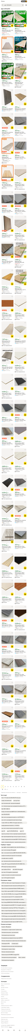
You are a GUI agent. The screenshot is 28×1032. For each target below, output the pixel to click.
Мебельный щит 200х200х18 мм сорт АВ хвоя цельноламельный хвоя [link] (20, 31)
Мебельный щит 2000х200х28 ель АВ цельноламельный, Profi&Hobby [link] (19, 262)
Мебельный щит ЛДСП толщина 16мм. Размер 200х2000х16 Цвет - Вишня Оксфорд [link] (6, 315)
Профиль (25, 1030)
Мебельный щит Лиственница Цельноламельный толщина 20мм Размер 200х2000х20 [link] (6, 289)
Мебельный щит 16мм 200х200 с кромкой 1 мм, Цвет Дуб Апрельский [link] (20, 494)
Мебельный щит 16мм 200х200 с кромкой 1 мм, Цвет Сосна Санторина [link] (20, 420)
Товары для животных (5, 1009)
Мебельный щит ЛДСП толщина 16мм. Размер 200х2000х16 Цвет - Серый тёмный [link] (19, 443)
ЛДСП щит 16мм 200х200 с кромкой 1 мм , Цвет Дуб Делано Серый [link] (7, 368)
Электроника (4, 991)
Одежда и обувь (4, 992)
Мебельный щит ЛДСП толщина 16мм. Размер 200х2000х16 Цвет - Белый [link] (19, 315)
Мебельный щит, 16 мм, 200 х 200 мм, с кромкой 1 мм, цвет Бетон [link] (20, 726)
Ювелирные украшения (6, 1014)
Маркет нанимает (4, 1021)
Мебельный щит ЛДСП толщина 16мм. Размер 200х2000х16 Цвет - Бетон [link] (20, 776)
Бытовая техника (4, 987)
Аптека (2, 996)
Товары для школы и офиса (6, 1005)
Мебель (2, 985)
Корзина (19, 1030)
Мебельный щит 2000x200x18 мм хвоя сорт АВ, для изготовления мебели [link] (7, 57)
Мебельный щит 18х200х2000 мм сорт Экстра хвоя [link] (6, 158)
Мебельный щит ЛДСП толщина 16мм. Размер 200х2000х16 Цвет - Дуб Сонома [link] (7, 776)
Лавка (8, 1030)
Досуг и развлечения (5, 983)
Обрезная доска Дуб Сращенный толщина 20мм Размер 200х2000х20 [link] (6, 547)
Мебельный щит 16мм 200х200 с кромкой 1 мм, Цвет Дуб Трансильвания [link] (20, 651)
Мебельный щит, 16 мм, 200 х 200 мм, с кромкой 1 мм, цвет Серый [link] (7, 701)
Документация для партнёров (7, 971)
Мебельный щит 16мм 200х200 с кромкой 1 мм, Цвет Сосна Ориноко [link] (20, 157)
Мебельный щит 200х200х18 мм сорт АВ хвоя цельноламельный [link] (20, 57)
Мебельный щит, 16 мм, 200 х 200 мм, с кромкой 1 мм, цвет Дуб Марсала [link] (7, 625)
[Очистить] (22, 5)
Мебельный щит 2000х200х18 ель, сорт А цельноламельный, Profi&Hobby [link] (20, 289)
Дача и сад (3, 1001)
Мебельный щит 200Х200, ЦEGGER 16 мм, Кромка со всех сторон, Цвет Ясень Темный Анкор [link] (7, 109)
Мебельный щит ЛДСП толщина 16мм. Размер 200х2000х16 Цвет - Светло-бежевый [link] (6, 599)
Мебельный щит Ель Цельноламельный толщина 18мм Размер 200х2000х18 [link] (6, 341)
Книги (2, 1003)
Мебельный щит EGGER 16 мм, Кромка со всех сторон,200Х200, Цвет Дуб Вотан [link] (7, 133)
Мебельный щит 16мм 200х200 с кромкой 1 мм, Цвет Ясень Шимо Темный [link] (20, 675)
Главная (3, 1030)
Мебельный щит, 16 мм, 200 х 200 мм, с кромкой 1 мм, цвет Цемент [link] (20, 547)
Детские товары (4, 1012)
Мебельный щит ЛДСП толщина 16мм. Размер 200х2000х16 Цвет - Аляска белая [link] (6, 394)
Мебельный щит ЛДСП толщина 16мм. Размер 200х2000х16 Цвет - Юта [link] (20, 469)
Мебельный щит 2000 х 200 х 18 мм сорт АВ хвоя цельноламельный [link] (7, 83)
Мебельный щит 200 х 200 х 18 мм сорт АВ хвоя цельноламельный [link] (7, 31)
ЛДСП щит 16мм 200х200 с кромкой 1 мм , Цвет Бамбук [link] (7, 262)
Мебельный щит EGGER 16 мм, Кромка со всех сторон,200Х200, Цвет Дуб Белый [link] (20, 521)
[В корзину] (12, 25)
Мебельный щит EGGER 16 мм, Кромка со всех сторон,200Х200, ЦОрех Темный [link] (7, 726)
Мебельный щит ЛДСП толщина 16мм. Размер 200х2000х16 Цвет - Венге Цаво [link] (20, 626)
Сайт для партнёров (5, 973)
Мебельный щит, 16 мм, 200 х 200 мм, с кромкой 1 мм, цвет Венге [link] (20, 394)
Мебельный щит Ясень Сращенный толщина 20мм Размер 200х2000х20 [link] (6, 675)
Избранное (14, 1030)
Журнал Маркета (4, 1022)
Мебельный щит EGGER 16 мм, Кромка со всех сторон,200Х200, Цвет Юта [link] (20, 751)
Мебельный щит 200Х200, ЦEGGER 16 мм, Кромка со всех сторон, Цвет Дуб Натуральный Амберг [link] (20, 109)
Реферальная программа (6, 978)
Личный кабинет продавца (6, 967)
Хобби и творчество (5, 1000)
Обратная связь (4, 1019)
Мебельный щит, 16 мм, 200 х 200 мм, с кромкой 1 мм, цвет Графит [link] (7, 420)
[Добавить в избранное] (12, 12)
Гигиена (2, 989)
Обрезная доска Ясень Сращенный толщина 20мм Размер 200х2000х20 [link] (19, 701)
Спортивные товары (5, 1007)
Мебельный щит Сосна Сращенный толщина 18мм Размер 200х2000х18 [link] (7, 573)
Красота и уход (4, 998)
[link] (11, 798)
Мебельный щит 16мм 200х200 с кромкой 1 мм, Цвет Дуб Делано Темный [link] (7, 443)
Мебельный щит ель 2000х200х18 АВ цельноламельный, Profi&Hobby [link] (19, 83)
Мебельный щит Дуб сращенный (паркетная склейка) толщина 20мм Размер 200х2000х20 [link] (7, 521)
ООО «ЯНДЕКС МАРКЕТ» (9, 1025)
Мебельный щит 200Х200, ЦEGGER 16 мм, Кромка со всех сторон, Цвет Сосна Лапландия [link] (20, 341)
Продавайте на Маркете (6, 969)
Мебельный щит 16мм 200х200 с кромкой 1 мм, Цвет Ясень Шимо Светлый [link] (20, 133)
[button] (26, 5)
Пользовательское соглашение (7, 1017)
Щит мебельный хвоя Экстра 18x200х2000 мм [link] (7, 185)
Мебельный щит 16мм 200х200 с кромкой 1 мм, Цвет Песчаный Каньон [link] (7, 651)
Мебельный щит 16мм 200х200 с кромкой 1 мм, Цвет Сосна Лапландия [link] (7, 211)
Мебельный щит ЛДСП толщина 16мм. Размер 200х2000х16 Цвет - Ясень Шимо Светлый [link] (20, 236)
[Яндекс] (10, 1027)
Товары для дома (4, 994)
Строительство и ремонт (6, 1010)
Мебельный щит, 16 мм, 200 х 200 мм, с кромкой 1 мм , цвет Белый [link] (20, 211)
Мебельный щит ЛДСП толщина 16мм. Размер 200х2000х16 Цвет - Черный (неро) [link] (6, 495)
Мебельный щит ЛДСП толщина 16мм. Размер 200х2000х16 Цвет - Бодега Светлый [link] (19, 185)
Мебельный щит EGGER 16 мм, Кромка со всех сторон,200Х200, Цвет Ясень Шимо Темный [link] (7, 236)
